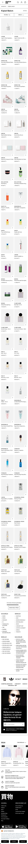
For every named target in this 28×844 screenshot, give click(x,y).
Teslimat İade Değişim (20, 811)
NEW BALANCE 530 (6, 643)
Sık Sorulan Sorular (19, 813)
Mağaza (3, 807)
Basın (2, 809)
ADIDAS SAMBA (6, 641)
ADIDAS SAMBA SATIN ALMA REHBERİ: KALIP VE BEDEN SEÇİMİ (21, 652)
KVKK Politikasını (20, 728)
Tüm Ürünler (20, 742)
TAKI (3, 627)
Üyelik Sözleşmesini (10, 728)
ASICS (17, 624)
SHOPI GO (18, 616)
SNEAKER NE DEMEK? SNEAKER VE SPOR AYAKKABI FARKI (21, 666)
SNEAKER (4, 620)
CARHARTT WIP (19, 626)
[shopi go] (8, 2)
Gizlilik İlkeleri (18, 807)
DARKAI (18, 630)
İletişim (2, 811)
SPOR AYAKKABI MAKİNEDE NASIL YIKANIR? (20, 657)
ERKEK (4, 618)
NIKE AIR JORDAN (6, 653)
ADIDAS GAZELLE (6, 647)
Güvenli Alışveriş (19, 805)
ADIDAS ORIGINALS (20, 620)
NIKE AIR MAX (5, 639)
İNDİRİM (4, 629)
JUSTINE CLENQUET (21, 628)
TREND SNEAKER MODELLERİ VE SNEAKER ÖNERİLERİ (21, 661)
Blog (2, 820)
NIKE (17, 618)
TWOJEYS (18, 632)
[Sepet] (25, 2)
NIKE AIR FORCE (6, 651)
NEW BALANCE (19, 622)
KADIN (3, 616)
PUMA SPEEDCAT (6, 649)
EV (3, 622)
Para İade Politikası (5, 818)
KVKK (16, 809)
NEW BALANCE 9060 (7, 645)
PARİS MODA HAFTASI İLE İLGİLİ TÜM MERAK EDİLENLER (21, 647)
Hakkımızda (3, 805)
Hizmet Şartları (4, 816)
